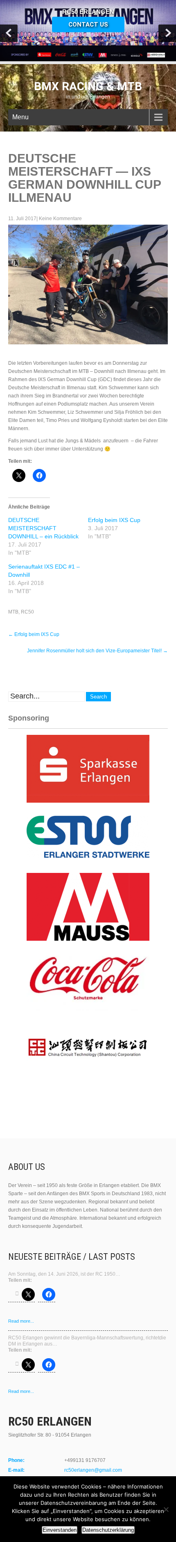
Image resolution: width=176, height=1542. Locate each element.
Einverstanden (60, 1530)
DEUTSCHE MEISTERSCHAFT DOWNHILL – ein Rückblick (43, 528)
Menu (20, 117)
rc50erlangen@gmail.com (93, 1470)
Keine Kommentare (60, 218)
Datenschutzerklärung (108, 1530)
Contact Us (88, 24)
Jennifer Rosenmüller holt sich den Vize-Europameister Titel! (97, 651)
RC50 (27, 612)
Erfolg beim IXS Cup (114, 520)
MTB (13, 612)
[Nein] (166, 1509)
